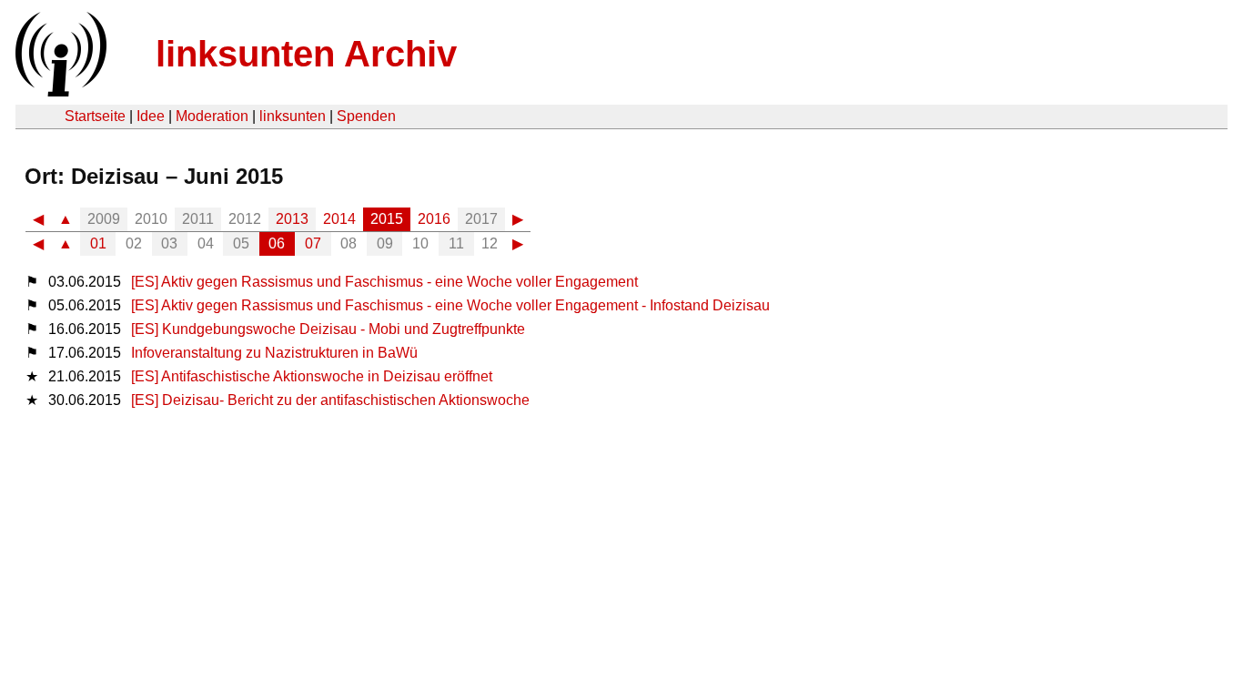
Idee (150, 116)
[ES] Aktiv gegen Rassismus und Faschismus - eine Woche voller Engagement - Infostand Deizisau (450, 305)
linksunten (292, 116)
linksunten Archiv (306, 54)
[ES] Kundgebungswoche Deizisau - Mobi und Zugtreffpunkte (328, 329)
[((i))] (59, 91)
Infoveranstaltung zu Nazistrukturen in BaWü (274, 352)
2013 (292, 219)
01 (98, 243)
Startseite (95, 116)
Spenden (366, 116)
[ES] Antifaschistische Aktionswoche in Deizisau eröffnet (311, 376)
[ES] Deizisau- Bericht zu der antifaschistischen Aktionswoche (330, 400)
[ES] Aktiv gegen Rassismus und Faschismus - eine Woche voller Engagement (384, 281)
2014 (339, 219)
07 (313, 243)
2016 (434, 219)
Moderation (212, 116)
